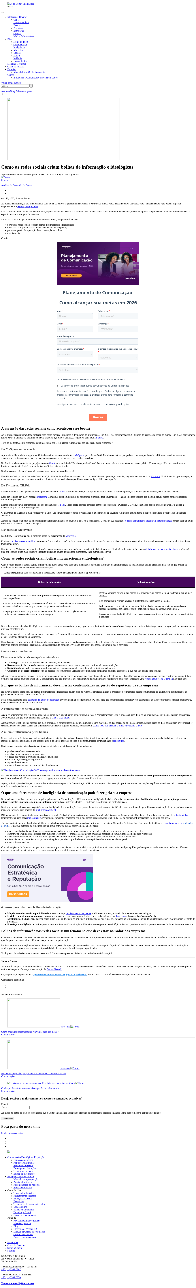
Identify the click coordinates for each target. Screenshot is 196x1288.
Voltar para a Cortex (11, 83)
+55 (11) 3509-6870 (11, 1277)
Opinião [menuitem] (17, 33)
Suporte (11, 1250)
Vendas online (20, 1207)
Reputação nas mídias (23, 1162)
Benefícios (18, 1201)
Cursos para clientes (23, 1234)
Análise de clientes (22, 1182)
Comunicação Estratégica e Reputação (25, 1157)
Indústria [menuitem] (17, 58)
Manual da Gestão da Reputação (29, 1231)
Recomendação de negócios (26, 1184)
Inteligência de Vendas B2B (20, 1176)
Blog (15, 1226)
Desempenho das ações (24, 1168)
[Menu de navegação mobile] (2, 12)
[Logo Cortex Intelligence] (20, 3)
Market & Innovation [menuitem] (23, 36)
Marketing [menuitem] (18, 50)
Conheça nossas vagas (12, 1133)
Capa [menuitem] (16, 19)
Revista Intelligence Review (27, 1220)
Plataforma (12, 1242)
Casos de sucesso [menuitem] (15, 66)
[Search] (31, 86)
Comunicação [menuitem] (20, 44)
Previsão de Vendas (22, 1187)
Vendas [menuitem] (17, 52)
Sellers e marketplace (23, 1209)
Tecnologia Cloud (22, 1212)
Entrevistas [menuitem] (18, 30)
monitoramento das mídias (78, 913)
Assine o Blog (8, 91)
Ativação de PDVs (22, 1198)
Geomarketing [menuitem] (20, 61)
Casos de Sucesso (15, 1245)
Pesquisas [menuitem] (18, 28)
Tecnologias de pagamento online (29, 1204)
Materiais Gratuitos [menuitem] (16, 64)
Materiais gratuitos (22, 1223)
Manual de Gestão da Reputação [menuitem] (29, 72)
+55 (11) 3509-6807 (11, 1269)
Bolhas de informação (24, 1173)
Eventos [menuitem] (17, 25)
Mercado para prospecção (25, 1179)
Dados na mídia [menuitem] (21, 22)
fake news (121, 916)
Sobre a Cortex (14, 1248)
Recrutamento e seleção (24, 1196)
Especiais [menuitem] (11, 69)
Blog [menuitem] (9, 39)
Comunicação (8, 1034)
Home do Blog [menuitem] (20, 41)
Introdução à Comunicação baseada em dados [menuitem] (35, 77)
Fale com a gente (24, 91)
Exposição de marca (23, 1160)
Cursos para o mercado (24, 1237)
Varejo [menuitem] (16, 55)
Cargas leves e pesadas (24, 1215)
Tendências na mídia (23, 1171)
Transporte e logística (23, 1193)
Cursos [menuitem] (10, 75)
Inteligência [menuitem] (19, 47)
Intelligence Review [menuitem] (17, 17)
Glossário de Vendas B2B (25, 1229)
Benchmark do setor (23, 1165)
